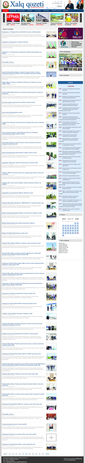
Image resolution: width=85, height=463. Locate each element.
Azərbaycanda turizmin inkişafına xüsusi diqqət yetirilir (71, 165)
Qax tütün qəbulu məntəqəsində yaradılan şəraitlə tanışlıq (18, 102)
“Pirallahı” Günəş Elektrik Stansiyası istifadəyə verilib (17, 313)
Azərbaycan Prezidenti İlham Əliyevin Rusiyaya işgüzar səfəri (19, 303)
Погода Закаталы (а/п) (63, 247)
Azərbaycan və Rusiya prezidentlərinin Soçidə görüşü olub (18, 293)
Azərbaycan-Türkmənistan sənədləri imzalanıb (15, 42)
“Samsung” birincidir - (42, 24)
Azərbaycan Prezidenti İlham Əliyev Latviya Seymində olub (18, 444)
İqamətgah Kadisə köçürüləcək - (27, 24)
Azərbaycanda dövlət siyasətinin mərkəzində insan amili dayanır (69, 135)
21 (39, 454)
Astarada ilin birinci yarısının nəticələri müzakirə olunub (70, 209)
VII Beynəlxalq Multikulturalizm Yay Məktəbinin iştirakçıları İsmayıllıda (70, 105)
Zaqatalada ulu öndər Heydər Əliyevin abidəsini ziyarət (17, 193)
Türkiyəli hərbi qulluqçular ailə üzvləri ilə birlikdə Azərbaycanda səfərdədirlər (71, 132)
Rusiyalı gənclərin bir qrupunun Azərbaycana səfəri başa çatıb (69, 161)
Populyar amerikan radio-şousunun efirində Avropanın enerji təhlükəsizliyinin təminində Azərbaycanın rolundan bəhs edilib (70, 205)
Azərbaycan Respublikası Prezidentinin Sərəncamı (71, 89)
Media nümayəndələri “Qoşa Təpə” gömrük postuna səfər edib (72, 188)
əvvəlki (5, 454)
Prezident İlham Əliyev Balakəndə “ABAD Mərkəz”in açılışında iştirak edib (23, 203)
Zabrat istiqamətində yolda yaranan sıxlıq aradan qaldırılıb (71, 128)
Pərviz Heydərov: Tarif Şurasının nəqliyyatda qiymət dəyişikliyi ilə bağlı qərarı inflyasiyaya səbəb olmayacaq (69, 123)
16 (23, 454)
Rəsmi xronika (13, 10)
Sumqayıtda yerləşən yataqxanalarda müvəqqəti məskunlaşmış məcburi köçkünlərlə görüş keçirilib (69, 109)
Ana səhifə (5, 10)
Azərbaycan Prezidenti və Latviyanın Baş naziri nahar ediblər (19, 434)
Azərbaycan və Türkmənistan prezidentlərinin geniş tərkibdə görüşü (21, 32)
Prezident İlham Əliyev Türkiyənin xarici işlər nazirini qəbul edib (20, 374)
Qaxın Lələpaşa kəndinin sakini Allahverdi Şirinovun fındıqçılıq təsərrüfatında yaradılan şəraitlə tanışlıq (20, 133)
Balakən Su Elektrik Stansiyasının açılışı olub (15, 233)
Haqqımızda (65, 10)
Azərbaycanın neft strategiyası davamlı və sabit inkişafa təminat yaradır (71, 101)
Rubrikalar (30, 10)
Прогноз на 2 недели (63, 252)
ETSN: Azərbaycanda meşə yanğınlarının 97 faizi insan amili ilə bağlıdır (71, 172)
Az (55, 1)
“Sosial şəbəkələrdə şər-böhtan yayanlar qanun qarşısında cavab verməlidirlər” (71, 148)
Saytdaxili (54, 8)
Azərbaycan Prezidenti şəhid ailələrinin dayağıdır (71, 114)
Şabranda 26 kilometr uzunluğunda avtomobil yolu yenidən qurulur (70, 197)
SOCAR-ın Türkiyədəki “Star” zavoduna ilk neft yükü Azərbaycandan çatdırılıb (71, 200)
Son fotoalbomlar (65, 51)
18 (29, 454)
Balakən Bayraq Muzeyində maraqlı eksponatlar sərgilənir (18, 223)
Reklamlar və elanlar (56, 10)
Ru (61, 1)
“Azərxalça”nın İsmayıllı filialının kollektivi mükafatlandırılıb (71, 179)
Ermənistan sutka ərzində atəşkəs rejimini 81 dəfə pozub (71, 169)
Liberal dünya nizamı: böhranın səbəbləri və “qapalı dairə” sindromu (71, 144)
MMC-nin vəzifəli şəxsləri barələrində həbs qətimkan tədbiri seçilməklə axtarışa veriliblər (70, 192)
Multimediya (46, 10)
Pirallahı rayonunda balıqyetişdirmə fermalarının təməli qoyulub (20, 333)
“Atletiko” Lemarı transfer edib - (13, 24)
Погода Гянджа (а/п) (63, 244)
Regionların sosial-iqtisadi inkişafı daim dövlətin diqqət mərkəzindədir (71, 97)
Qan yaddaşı (38, 10)
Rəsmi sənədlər (21, 10)
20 (36, 454)
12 (9, 454)
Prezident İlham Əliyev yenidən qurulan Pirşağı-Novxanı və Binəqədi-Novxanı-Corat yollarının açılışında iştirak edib (21, 254)
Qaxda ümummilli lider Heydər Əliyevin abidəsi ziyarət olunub (19, 152)
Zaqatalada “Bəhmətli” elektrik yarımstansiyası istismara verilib (20, 162)
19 (33, 454)
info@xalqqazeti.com (11, 461)
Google (49, 8)
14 (16, 454)
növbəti (47, 454)
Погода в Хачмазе (62, 248)
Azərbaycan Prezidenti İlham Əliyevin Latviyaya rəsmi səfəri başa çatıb (22, 404)
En (58, 1)
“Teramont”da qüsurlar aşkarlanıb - (56, 24)
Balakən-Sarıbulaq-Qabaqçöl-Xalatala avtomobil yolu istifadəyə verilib (22, 213)
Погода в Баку (62, 243)
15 (19, 454)
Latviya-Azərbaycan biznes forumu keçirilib (14, 424)
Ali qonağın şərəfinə (8, 62)
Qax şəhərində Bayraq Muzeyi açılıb (12, 112)
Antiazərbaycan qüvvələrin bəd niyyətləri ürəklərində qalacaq (71, 157)
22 (42, 454)
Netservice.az (72, 460)
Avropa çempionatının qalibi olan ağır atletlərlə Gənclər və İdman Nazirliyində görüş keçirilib (69, 183)
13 (13, 454)
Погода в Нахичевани (63, 249)
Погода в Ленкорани (63, 245)
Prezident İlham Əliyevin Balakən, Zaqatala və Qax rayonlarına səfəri (21, 243)
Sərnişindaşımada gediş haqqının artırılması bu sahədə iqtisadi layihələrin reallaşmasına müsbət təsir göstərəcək (69, 118)
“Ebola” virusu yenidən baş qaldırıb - (71, 24)
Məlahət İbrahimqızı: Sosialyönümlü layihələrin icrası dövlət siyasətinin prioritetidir (68, 140)
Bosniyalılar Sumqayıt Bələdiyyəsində (70, 175)
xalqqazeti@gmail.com (21, 461)
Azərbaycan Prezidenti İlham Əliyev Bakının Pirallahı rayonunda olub (21, 353)
